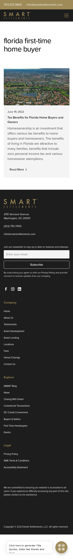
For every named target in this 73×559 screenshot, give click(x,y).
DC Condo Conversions (16, 412)
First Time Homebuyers (16, 425)
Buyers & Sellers (12, 419)
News (7, 392)
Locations (9, 344)
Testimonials (10, 324)
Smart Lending (11, 338)
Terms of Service (13, 511)
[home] (17, 15)
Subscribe (36, 264)
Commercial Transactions (17, 406)
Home (7, 311)
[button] (65, 15)
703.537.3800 (13, 4)
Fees (6, 351)
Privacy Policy (11, 454)
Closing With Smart (14, 399)
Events (7, 432)
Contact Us (9, 364)
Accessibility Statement (16, 467)
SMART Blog (10, 386)
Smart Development (14, 331)
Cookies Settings (13, 518)
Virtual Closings (12, 357)
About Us (8, 318)
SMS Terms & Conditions (16, 460)
